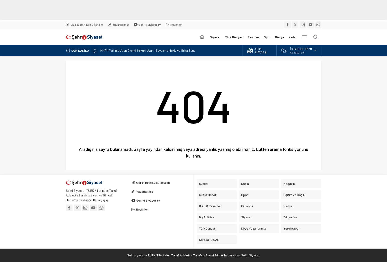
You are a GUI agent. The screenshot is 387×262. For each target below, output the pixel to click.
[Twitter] (295, 24)
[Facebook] (287, 24)
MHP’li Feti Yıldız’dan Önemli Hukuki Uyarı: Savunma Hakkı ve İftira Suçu (147, 50)
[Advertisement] (108, 10)
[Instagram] (303, 24)
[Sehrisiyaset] (202, 37)
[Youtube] (310, 24)
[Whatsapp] (318, 24)
